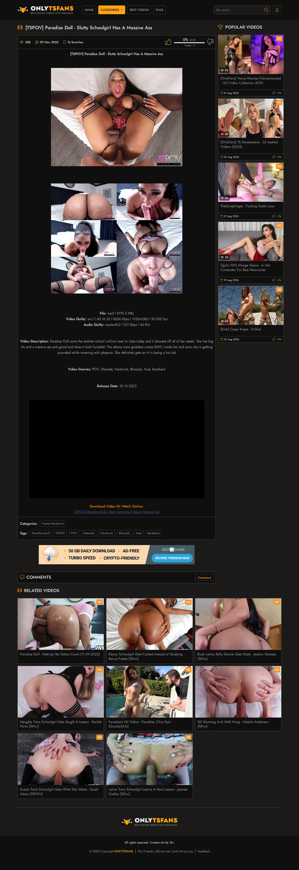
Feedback (203, 851)
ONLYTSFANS (123, 851)
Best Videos (139, 10)
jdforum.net (162, 851)
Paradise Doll (40, 533)
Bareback (154, 533)
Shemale (88, 533)
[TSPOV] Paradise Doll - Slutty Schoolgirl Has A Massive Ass (117, 511)
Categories (110, 10)
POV (74, 533)
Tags (159, 10)
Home (89, 10)
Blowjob (124, 533)
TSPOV (60, 533)
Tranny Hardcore (52, 523)
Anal (138, 533)
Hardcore (106, 533)
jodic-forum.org (182, 851)
